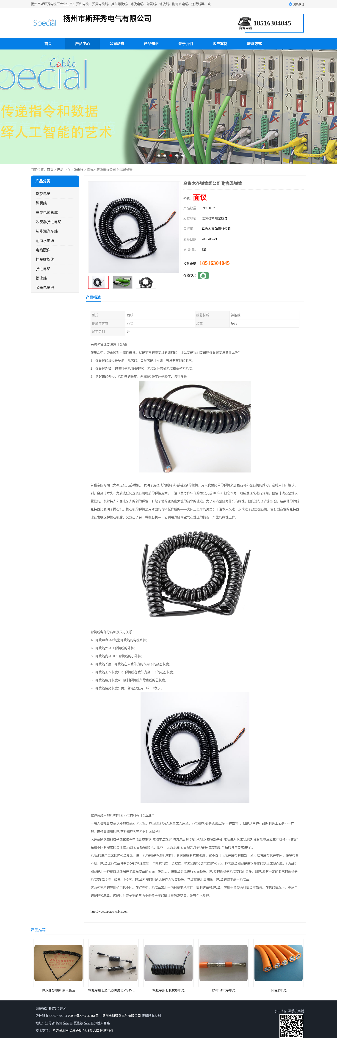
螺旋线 (41, 278)
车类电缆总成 (47, 212)
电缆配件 (43, 250)
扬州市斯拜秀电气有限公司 (121, 1016)
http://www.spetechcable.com (109, 911)
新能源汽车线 (47, 231)
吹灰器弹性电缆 (48, 222)
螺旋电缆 (43, 194)
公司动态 (117, 44)
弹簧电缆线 (45, 288)
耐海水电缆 (45, 241)
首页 (48, 44)
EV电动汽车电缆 (168, 990)
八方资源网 (60, 1030)
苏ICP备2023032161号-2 (84, 1016)
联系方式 (254, 44)
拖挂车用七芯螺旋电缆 (113, 990)
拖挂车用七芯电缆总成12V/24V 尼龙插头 (62, 990)
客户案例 (220, 44)
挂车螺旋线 (45, 259)
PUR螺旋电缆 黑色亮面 (278, 990)
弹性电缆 (43, 269)
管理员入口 (91, 1030)
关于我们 (185, 44)
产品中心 (82, 44)
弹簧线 (78, 169)
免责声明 (75, 1030)
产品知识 (151, 44)
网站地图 (106, 1030)
